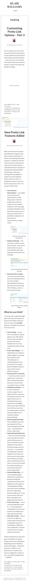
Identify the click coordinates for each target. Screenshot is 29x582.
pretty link (16, 58)
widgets (20, 569)
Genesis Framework (8, 579)
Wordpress (7, 113)
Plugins (14, 561)
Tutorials (7, 106)
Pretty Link (16, 53)
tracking (7, 111)
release (20, 567)
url (19, 111)
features (16, 565)
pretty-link (16, 110)
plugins (6, 567)
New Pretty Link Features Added (14, 134)
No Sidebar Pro (19, 578)
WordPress (18, 579)
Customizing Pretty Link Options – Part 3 (14, 31)
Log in (24, 579)
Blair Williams (14, 4)
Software (7, 563)
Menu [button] (15, 10)
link (20, 565)
